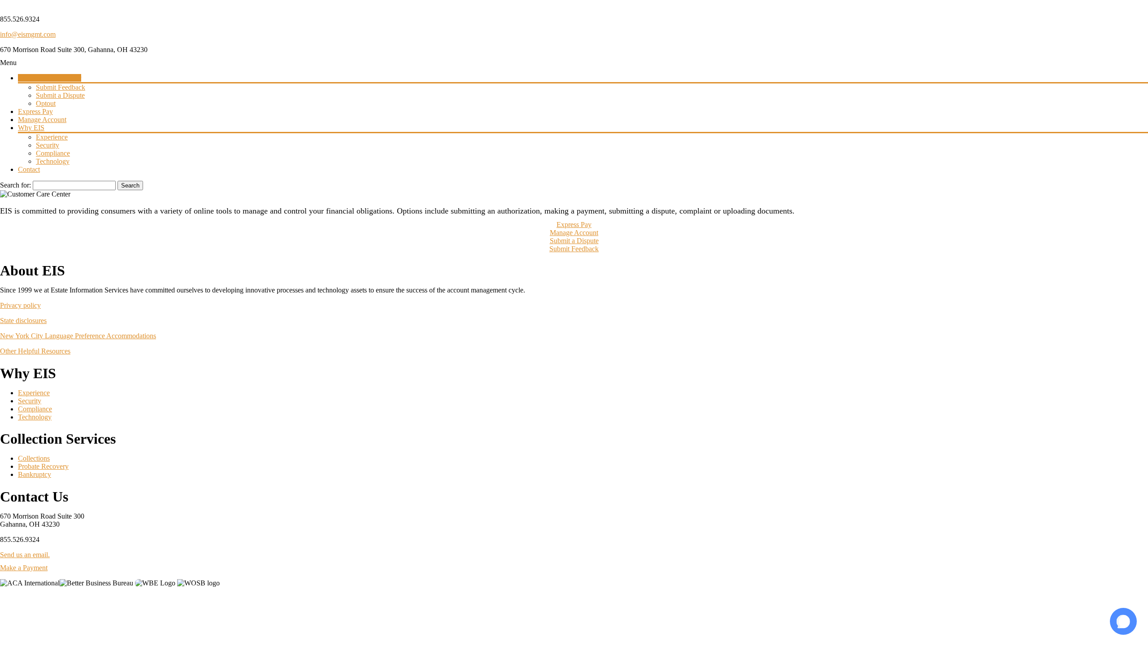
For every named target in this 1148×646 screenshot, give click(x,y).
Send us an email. (25, 555)
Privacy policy (20, 305)
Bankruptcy (34, 474)
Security (29, 401)
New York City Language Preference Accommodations (78, 336)
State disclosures (23, 320)
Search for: (15, 185)
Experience (34, 393)
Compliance (35, 409)
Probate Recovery (43, 466)
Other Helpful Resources (35, 351)
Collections (34, 458)
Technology (35, 417)
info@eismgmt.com (28, 34)
